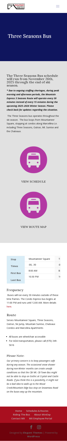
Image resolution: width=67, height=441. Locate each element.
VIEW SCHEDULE (33, 181)
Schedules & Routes (37, 410)
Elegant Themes (32, 432)
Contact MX (18, 418)
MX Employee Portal (40, 418)
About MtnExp (42, 414)
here (9, 306)
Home (18, 410)
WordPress (33, 436)
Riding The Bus (21, 414)
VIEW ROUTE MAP (34, 227)
